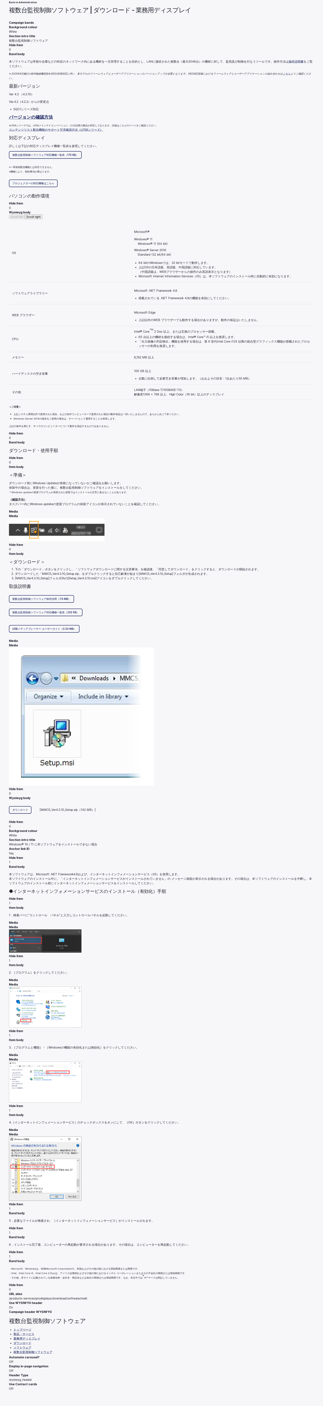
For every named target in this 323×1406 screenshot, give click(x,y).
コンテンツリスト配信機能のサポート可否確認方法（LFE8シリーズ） (56, 130)
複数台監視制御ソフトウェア (32, 1352)
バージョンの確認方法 (31, 117)
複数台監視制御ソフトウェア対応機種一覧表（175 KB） (45, 154)
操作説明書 (296, 61)
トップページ (22, 1329)
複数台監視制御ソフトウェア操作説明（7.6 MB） (41, 598)
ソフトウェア (22, 1347)
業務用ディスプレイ (26, 1338)
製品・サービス (23, 1334)
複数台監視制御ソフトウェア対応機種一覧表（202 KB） (45, 612)
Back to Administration (23, 2)
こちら (287, 73)
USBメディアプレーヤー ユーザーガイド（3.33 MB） (44, 628)
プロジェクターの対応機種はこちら (33, 183)
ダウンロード (20, 809)
